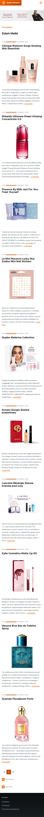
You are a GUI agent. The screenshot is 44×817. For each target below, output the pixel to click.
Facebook (6, 805)
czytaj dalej (28, 103)
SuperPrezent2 (11, 42)
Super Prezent (13, 3)
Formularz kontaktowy (10, 809)
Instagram (6, 801)
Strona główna (7, 27)
